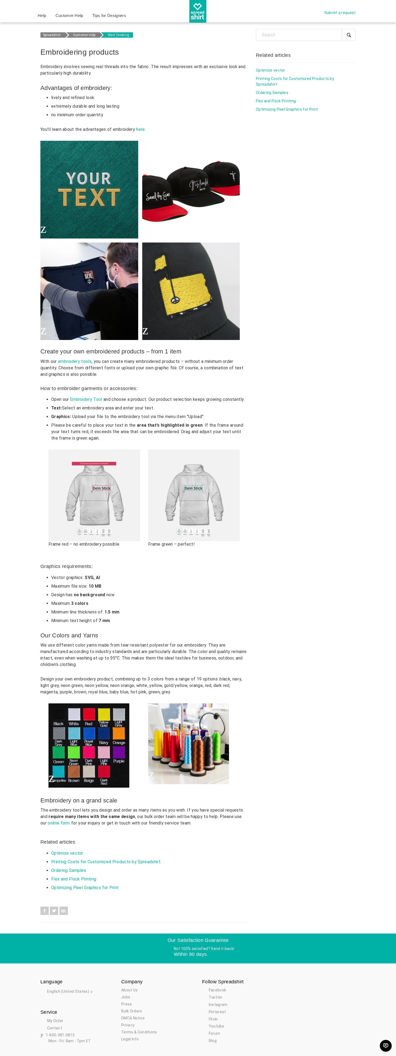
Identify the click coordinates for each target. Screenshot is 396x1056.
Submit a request (340, 12)
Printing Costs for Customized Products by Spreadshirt (106, 861)
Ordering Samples (68, 870)
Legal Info (130, 1039)
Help (42, 15)
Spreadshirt (52, 35)
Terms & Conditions (139, 1032)
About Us (129, 990)
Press (126, 1004)
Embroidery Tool (86, 399)
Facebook (44, 911)
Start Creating (118, 35)
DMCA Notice (133, 1018)
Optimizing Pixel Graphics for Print (85, 887)
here (140, 129)
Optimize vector (67, 853)
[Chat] (386, 1046)
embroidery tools (75, 361)
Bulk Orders (131, 1011)
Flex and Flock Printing (73, 879)
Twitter (54, 911)
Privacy (127, 1025)
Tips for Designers (109, 15)
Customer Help (69, 15)
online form (59, 823)
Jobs (125, 997)
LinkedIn (64, 911)
